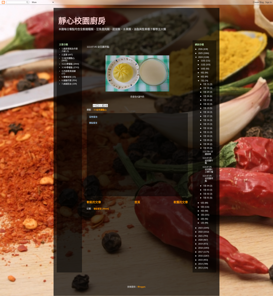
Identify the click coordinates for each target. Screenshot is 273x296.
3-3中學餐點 (67, 67)
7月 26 (206, 96)
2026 (200, 49)
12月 (203, 60)
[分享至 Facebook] (103, 105)
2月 (203, 219)
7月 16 (206, 120)
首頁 (137, 202)
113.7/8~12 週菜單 (208, 152)
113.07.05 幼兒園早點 (208, 178)
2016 (200, 256)
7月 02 (206, 194)
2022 (200, 232)
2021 (200, 236)
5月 (203, 207)
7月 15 (206, 124)
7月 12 (206, 128)
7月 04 (206, 186)
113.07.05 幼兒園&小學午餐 (208, 169)
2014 (200, 264)
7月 (203, 81)
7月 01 (206, 198)
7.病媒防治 (67, 84)
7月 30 (206, 88)
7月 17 (206, 116)
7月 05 (206, 148)
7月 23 (206, 100)
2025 (200, 53)
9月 (203, 72)
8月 (203, 76)
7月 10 (206, 136)
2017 (200, 252)
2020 (200, 240)
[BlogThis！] (97, 105)
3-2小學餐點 (67, 64)
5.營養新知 (67, 77)
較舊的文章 (181, 202)
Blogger (141, 287)
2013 (200, 268)
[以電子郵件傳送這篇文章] (94, 105)
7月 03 (206, 190)
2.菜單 (64, 54)
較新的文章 (94, 202)
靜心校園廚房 (82, 21)
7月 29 (206, 92)
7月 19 (206, 108)
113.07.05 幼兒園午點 (208, 160)
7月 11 (206, 132)
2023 (200, 228)
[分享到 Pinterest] (106, 105)
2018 (200, 248)
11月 (203, 64)
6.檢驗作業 (67, 80)
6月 (203, 203)
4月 (203, 211)
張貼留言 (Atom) (101, 208)
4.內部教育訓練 (69, 71)
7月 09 (206, 140)
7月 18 (206, 112)
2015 (200, 260)
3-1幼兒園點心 (100, 110)
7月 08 (206, 144)
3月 (203, 215)
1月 (203, 223)
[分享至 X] (100, 105)
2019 (200, 244)
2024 (200, 57)
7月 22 (206, 104)
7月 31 (206, 84)
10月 (203, 69)
